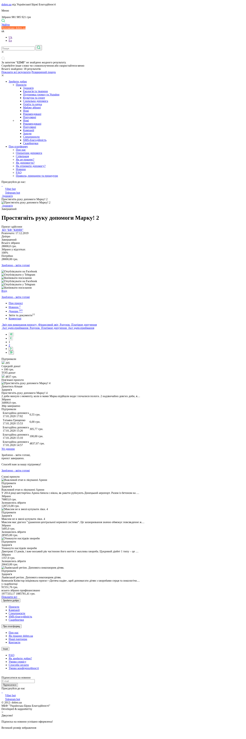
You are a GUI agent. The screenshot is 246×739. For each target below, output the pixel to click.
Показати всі (9, 596)
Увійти (5, 24)
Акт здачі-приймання (15, 327)
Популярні (29, 117)
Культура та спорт (34, 97)
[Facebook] (1, 691)
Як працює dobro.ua (21, 635)
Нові (26, 110)
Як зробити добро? (20, 658)
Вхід (4, 290)
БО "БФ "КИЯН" (12, 229)
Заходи (27, 133)
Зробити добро (18, 81)
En (10, 40)
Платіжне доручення (84, 324)
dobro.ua (6, 4)
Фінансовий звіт (48, 324)
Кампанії (28, 130)
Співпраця (22, 156)
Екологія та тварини (35, 91)
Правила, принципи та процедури (37, 175)
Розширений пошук (44, 72)
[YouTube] (2, 691)
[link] (123, 271)
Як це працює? (25, 159)
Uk (10, 37)
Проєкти (21, 84)
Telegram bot (12, 192)
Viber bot (10, 188)
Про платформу (18, 146)
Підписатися (9, 685)
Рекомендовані (32, 114)
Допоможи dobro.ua (13, 27)
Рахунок (65, 324)
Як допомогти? (25, 162)
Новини (21, 169)
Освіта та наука (32, 104)
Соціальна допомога (35, 101)
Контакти (14, 642)
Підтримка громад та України (41, 94)
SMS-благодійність (34, 140)
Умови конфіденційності (24, 668)
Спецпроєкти (31, 136)
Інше (5, 648)
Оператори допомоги (29, 153)
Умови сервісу (17, 661)
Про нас (21, 149)
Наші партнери (18, 639)
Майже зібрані (32, 107)
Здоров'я (28, 88)
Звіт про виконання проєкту (19, 324)
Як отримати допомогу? (31, 166)
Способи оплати (19, 664)
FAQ (19, 172)
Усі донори (8, 448)
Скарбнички (30, 143)
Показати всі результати (16, 72)
